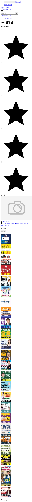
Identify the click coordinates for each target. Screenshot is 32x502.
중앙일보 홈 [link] (18, 2)
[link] (16, 239)
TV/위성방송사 (8, 18)
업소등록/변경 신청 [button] (6, 9)
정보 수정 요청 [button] (5, 225)
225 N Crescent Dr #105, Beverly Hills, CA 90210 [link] (15, 223)
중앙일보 (5, 7)
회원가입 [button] (9, 5)
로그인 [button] (5, 5)
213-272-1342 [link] (6, 221)
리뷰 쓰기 (3, 231)
